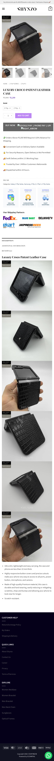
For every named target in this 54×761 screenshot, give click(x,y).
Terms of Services (9, 674)
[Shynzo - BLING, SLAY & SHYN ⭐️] (27, 9)
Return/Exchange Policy (11, 624)
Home (5, 84)
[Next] (48, 41)
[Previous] (6, 41)
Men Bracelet (7, 701)
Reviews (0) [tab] (7, 251)
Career (4, 662)
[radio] (7, 108)
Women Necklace (9, 689)
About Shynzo (7, 651)
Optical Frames (8, 718)
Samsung (27, 184)
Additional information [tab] (13, 246)
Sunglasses (6, 713)
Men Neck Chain (8, 707)
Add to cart (23, 115)
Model (5, 103)
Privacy (5, 668)
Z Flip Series (14, 84)
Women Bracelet (9, 695)
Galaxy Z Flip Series (17, 184)
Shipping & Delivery (9, 636)
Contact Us (6, 657)
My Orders (6, 630)
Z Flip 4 (33, 184)
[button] (3, 9)
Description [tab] (7, 240)
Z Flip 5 (23, 84)
